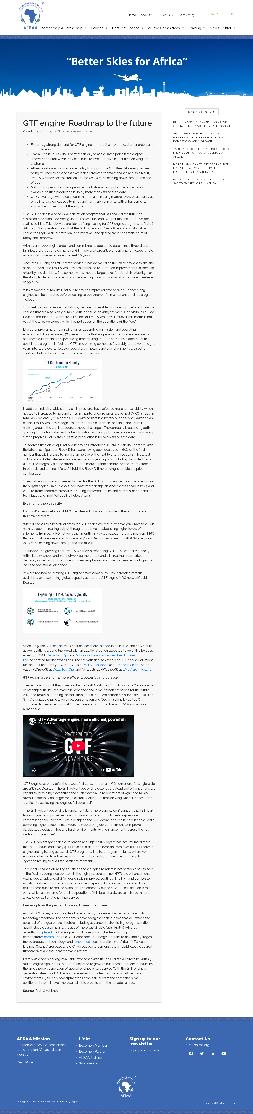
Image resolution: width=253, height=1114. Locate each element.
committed (52, 937)
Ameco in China (126, 665)
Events (165, 15)
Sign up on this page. (144, 1050)
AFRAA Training (90, 1057)
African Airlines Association (75, 131)
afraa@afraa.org (197, 1045)
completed (44, 932)
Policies (97, 28)
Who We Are (88, 1063)
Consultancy (187, 15)
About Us (147, 15)
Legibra (75, 1101)
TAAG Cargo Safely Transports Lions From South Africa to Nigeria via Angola (201, 153)
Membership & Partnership (61, 28)
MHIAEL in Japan (96, 665)
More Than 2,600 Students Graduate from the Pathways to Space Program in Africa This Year (201, 168)
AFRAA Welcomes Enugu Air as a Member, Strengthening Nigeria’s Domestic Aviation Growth (198, 137)
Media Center (221, 28)
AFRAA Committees (164, 28)
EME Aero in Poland (137, 669)
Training (195, 28)
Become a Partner (92, 1051)
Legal (233, 1103)
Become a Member (93, 1045)
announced (82, 942)
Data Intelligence (126, 28)
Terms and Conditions (216, 1103)
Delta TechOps (58, 655)
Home (132, 15)
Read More (25, 1062)
